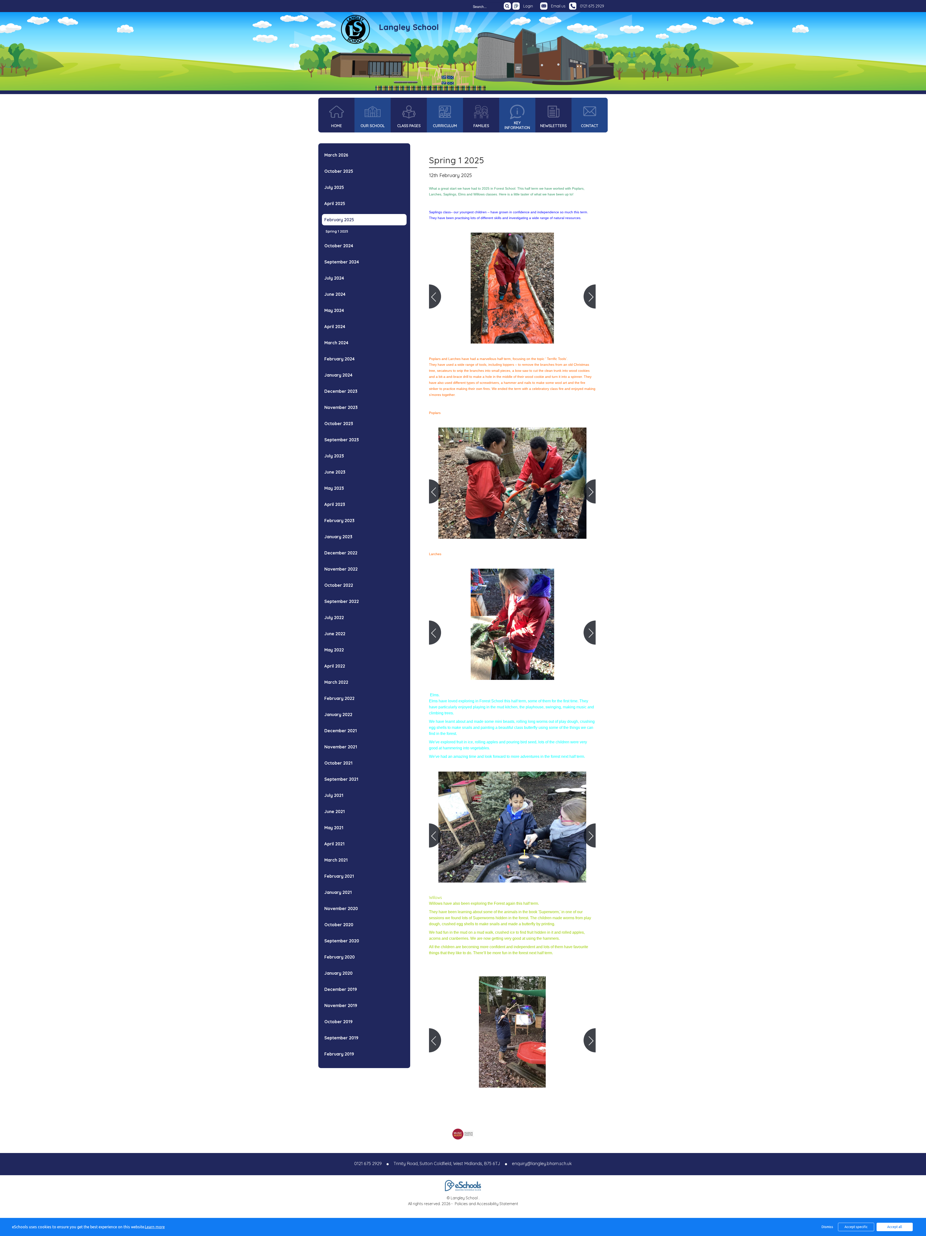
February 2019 (339, 1054)
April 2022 (334, 666)
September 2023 (341, 439)
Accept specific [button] (856, 1227)
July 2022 (334, 617)
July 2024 (334, 278)
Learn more (155, 1227)
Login (528, 6)
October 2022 (338, 585)
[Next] (590, 296)
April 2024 (334, 326)
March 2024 (336, 342)
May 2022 (334, 650)
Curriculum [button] (445, 125)
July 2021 (333, 795)
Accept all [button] (894, 1227)
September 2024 (341, 262)
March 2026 (336, 155)
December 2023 (340, 391)
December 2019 (340, 989)
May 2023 (334, 488)
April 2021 (334, 844)
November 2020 (341, 908)
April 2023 (334, 504)
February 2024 (339, 359)
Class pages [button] (409, 125)
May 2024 (334, 310)
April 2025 (334, 203)
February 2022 (339, 698)
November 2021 (340, 747)
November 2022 (341, 569)
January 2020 (338, 973)
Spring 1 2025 (337, 231)
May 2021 (333, 827)
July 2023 (334, 456)
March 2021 (336, 860)
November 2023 (341, 407)
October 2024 (338, 246)
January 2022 (338, 714)
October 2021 (338, 763)
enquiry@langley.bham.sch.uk (542, 1163)
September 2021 (341, 779)
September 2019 (341, 1038)
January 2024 (338, 375)
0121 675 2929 (592, 6)
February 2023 (339, 520)
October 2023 (338, 423)
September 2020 (341, 941)
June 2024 (335, 294)
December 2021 (340, 730)
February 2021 (339, 876)
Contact (589, 125)
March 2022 (336, 682)
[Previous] (435, 296)
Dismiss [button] (827, 1227)
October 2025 (338, 171)
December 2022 (340, 553)
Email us (558, 6)
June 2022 (334, 633)
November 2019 (340, 1005)
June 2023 (334, 472)
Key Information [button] (517, 125)
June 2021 (334, 811)
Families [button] (481, 125)
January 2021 (338, 892)
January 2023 (338, 536)
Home (336, 125)
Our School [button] (373, 125)
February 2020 (339, 957)
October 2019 (338, 1021)
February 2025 (339, 219)
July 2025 (334, 187)
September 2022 (341, 601)
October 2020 (338, 924)
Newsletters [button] (553, 125)
